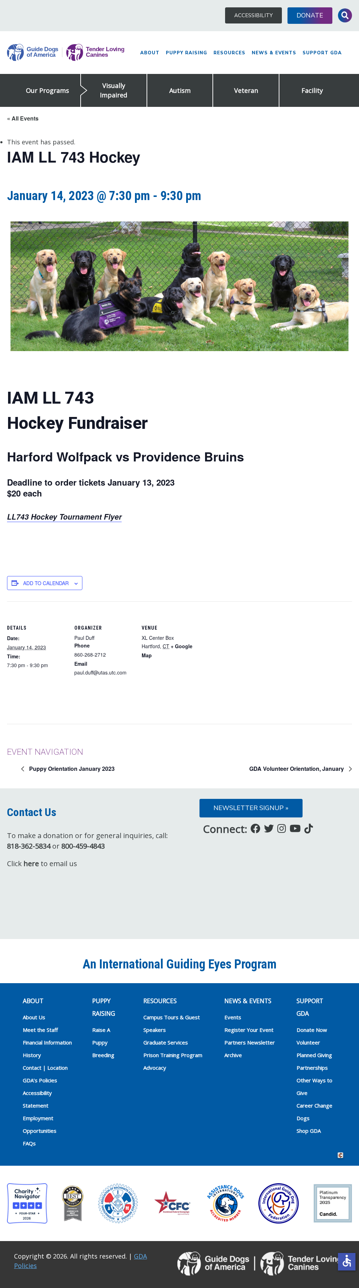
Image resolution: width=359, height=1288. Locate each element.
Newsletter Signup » (251, 808)
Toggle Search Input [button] (345, 15)
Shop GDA (309, 1130)
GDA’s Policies (40, 1080)
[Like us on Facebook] (255, 828)
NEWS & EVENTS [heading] (247, 1000)
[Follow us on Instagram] (281, 828)
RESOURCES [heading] (160, 1000)
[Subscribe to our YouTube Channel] (295, 828)
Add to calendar (46, 583)
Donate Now (312, 1029)
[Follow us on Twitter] (269, 828)
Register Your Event (248, 1029)
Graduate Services (165, 1042)
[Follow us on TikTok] (308, 828)
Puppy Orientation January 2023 (71, 769)
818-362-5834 (28, 846)
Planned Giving (314, 1055)
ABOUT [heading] (33, 1000)
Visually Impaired (113, 90)
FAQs (29, 1143)
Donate (310, 15)
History (32, 1055)
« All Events (23, 118)
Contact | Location (45, 1067)
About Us (34, 1017)
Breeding (103, 1055)
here (31, 863)
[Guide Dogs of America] (65, 52)
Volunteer (308, 1042)
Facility (312, 90)
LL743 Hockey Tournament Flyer (64, 516)
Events (232, 1017)
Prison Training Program (172, 1055)
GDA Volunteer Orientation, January (297, 769)
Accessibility (253, 15)
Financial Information (47, 1042)
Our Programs (47, 90)
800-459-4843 (83, 846)
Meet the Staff (40, 1029)
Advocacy (154, 1067)
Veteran (246, 90)
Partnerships (312, 1067)
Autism (180, 90)
